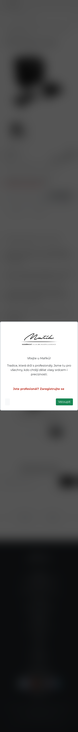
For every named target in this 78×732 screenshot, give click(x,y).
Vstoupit (64, 402)
